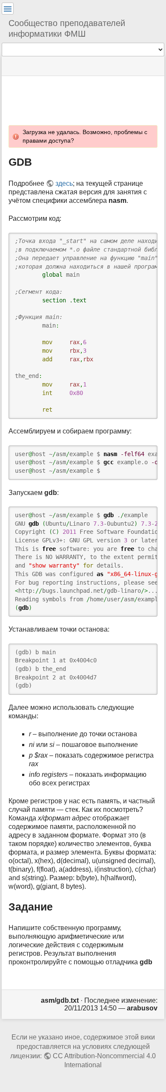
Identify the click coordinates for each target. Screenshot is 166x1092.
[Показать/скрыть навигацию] (8, 9)
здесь (64, 183)
